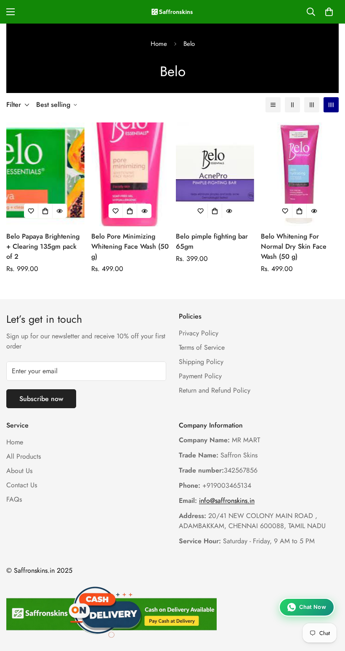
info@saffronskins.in (227, 500)
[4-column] (331, 104)
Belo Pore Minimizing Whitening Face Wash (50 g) (130, 246)
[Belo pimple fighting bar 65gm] (215, 174)
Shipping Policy (201, 362)
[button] (329, 11)
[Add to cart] (45, 211)
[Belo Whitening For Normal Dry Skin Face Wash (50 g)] (300, 174)
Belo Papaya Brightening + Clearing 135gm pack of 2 (43, 246)
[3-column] (311, 104)
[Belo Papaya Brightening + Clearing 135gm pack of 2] (45, 174)
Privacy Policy (198, 333)
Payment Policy (200, 376)
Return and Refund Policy (214, 390)
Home (159, 43)
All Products (23, 456)
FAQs (14, 499)
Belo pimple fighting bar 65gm (212, 241)
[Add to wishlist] (31, 211)
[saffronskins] (172, 12)
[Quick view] (60, 211)
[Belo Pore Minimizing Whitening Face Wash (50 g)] (130, 174)
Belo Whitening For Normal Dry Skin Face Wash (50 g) (293, 246)
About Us (19, 471)
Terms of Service (202, 347)
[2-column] (292, 104)
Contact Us (21, 485)
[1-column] (273, 104)
